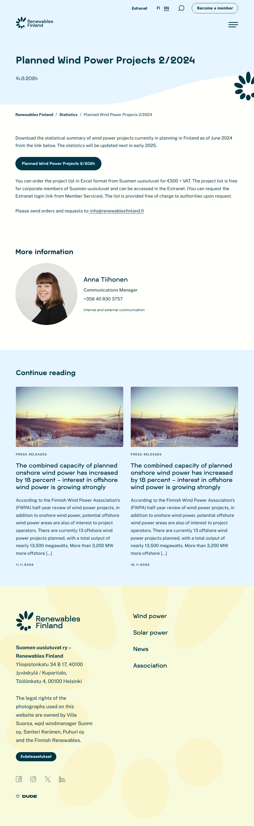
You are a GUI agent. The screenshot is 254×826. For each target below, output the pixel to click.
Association (150, 665)
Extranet (139, 8)
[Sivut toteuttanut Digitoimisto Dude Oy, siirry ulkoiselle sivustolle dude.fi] (26, 797)
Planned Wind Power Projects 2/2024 (58, 163)
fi (158, 8)
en (166, 8)
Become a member (215, 8)
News (141, 648)
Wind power (150, 615)
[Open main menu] (233, 24)
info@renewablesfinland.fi (116, 211)
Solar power (150, 632)
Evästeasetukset (36, 756)
